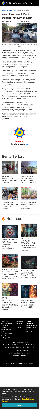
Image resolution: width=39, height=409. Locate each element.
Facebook (19, 321)
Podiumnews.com (32, 325)
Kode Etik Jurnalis (6, 333)
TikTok (18, 325)
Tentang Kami (5, 338)
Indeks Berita (5, 321)
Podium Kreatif (31, 327)
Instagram (19, 323)
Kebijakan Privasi (6, 323)
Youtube (19, 327)
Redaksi (3, 336)
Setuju (19, 405)
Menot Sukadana (31, 332)
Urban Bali (29, 330)
